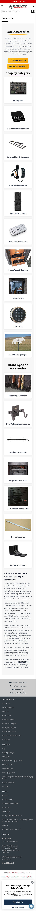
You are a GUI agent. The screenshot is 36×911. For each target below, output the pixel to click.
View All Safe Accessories (18, 66)
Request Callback (18, 907)
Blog (3, 749)
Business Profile (7, 799)
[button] (31, 906)
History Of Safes (7, 765)
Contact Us (6, 703)
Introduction (6, 807)
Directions (5, 853)
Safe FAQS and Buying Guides (12, 761)
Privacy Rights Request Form (12, 816)
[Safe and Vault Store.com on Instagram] (7, 863)
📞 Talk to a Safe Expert (18, 60)
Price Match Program (9, 724)
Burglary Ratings (8, 753)
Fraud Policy (6, 715)
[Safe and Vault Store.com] (18, 6)
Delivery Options (8, 707)
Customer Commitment (10, 803)
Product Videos (7, 769)
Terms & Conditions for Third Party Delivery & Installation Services (17, 820)
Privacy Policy (5, 877)
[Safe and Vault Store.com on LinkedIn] (9, 863)
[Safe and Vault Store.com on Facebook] (3, 863)
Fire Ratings (6, 757)
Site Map (5, 786)
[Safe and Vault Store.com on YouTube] (5, 863)
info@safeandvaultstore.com (12, 857)
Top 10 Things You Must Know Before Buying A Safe (17, 777)
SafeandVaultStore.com (10, 846)
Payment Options (8, 720)
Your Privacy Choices (26, 877)
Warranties (6, 739)
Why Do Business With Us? (11, 829)
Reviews (5, 825)
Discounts (5, 711)
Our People (6, 811)
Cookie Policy (15, 877)
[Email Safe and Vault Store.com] (11, 863)
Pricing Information (9, 728)
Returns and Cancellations (11, 736)
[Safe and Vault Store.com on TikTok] (13, 863)
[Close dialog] (32, 882)
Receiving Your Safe (9, 732)
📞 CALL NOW (18, 902)
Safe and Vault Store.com (15, 873)
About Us (5, 795)
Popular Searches (8, 782)
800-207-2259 (21, 2)
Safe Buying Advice (8, 773)
